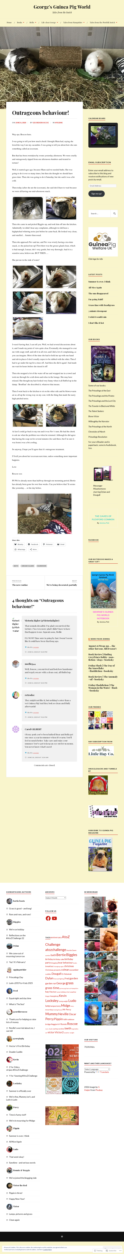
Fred (67, 978)
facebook (93, 540)
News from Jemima (100, 639)
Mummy (51, 1014)
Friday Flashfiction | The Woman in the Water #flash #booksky (102, 688)
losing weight (63, 1001)
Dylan (49, 978)
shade (51, 1029)
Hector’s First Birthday (19, 1046)
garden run (50, 983)
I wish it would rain (97, 317)
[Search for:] (103, 213)
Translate (104, 1072)
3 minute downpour (97, 311)
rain (65, 1019)
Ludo (72, 1000)
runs (46, 1029)
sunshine (61, 1029)
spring (55, 1029)
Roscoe (72, 1024)
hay (47, 991)
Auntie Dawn (71, 950)
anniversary (56, 937)
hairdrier (41, 566)
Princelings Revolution (97, 437)
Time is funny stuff (17, 1115)
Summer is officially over (20, 1091)
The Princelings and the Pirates (101, 396)
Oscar (72, 1014)
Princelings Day (16, 977)
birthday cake (58, 959)
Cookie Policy (47, 1249)
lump (47, 1006)
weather (66, 1032)
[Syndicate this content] (89, 639)
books (75, 963)
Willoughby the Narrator (98, 421)
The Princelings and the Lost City (102, 401)
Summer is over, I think (99, 281)
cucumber (74, 970)
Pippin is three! (16, 1193)
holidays (64, 992)
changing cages (59, 966)
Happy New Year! (17, 1199)
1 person (36, 647)
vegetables (75, 1029)
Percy (49, 1019)
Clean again (14, 1220)
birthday (49, 959)
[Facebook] (48, 918)
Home (9, 22)
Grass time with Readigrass (101, 305)
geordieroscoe (41, 123)
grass (70, 983)
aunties (47, 955)
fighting (61, 979)
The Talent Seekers (96, 411)
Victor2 (59, 1032)
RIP (58, 1024)
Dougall (56, 973)
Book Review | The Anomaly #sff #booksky (102, 678)
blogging (54, 963)
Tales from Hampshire (72, 22)
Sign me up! (96, 193)
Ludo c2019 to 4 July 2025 (21, 983)
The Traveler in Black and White (101, 406)
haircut (68, 988)
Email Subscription (99, 162)
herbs (58, 992)
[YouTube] (54, 918)
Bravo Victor (93, 416)
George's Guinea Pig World (62, 7)
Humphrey (54, 996)
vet (46, 1032)
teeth (68, 1028)
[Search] (114, 213)
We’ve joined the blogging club (22, 1178)
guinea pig (62, 988)
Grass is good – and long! (20, 908)
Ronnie (63, 1024)
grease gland (28, 566)
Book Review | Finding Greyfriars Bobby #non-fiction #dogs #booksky (101, 657)
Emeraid (56, 979)
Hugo (47, 996)
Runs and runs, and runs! (20, 914)
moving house (57, 1010)
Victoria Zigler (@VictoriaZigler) (42, 620)
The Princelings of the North (100, 426)
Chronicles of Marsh (96, 431)
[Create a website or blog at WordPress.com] (62, 1237)
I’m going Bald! (95, 299)
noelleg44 (30, 663)
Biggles (71, 955)
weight (72, 1032)
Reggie (54, 1024)
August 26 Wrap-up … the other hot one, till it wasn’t (102, 647)
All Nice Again (95, 287)
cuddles (48, 974)
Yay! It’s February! (17, 962)
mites (72, 1006)
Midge (65, 1005)
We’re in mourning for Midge (22, 1120)
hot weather (71, 992)
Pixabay (99, 1090)
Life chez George (49, 22)
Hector (52, 991)
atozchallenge (55, 950)
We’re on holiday (16, 929)
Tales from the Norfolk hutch (102, 22)
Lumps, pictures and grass (20, 1214)
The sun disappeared (98, 293)
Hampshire (74, 988)
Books (19, 22)
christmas (69, 966)
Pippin (58, 1019)
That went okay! (16, 1157)
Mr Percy (67, 1009)
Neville (63, 1014)
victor (51, 1032)
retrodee (30, 695)
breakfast (49, 966)
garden (74, 978)
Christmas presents (53, 970)
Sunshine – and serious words (22, 1162)
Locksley (51, 1000)
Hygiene (59, 123)
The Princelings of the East (99, 390)
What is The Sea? (16, 1004)
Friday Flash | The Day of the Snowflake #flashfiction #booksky (101, 668)
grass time (52, 988)
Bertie (61, 955)
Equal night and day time (20, 998)
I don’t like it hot (96, 323)
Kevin (63, 995)
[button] (97, 139)
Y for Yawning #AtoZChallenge (23, 1076)
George (61, 983)
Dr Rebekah (67, 974)
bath (16, 566)
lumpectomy (55, 1006)
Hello (32, 22)
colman (65, 969)
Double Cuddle (15, 1052)
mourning (49, 1010)
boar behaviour (65, 962)
